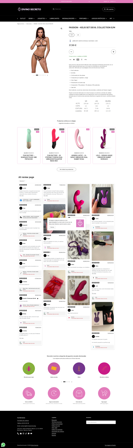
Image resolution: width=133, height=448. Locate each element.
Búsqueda (54, 420)
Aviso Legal (54, 427)
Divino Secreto (34, 445)
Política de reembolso (57, 429)
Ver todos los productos (66, 169)
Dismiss (52, 227)
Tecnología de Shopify (110, 445)
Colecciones (29, 23)
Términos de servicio (57, 422)
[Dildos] (79, 368)
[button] (71, 51)
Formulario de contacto (23, 420)
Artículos (54, 433)
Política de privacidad (57, 424)
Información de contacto (58, 431)
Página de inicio (20, 23)
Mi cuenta (110, 9)
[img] (23, 185)
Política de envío (56, 425)
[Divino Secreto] (29, 9)
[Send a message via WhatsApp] (3, 444)
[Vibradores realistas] (104, 368)
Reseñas (54, 435)
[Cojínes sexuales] (54, 368)
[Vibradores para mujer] (29, 368)
